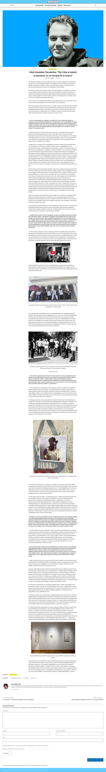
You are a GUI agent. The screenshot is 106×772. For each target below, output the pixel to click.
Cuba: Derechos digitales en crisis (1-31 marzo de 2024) (87, 698)
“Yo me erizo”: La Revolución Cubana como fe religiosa (18, 698)
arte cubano (26, 678)
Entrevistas (67, 5)
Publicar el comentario (95, 759)
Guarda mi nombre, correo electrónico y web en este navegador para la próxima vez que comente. (26, 745)
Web (3, 737)
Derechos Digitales (50, 5)
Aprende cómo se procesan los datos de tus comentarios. (35, 765)
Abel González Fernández (16, 678)
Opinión (59, 5)
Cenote (30, 769)
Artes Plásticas (53, 69)
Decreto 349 (33, 678)
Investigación (39, 5)
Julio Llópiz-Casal (49, 78)
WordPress (45, 769)
